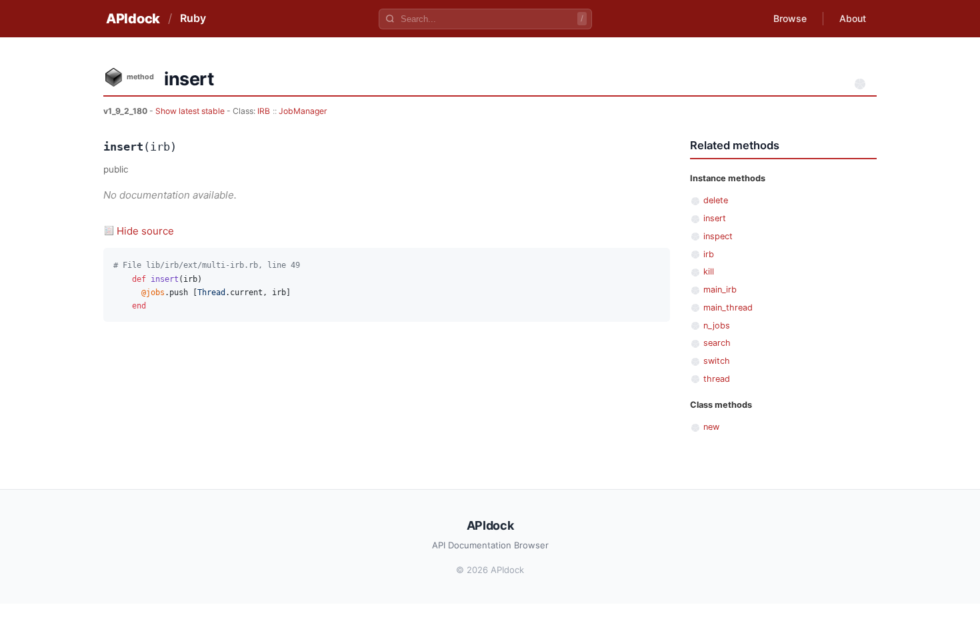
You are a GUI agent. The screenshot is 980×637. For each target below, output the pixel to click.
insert (714, 218)
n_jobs (716, 325)
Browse (790, 18)
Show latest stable (191, 111)
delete (715, 200)
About (852, 18)
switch (716, 361)
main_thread (728, 308)
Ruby (193, 18)
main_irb (720, 290)
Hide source (145, 231)
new (711, 427)
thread (716, 379)
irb (708, 254)
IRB (263, 111)
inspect (718, 236)
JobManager (303, 111)
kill (708, 272)
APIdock (133, 19)
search (717, 343)
